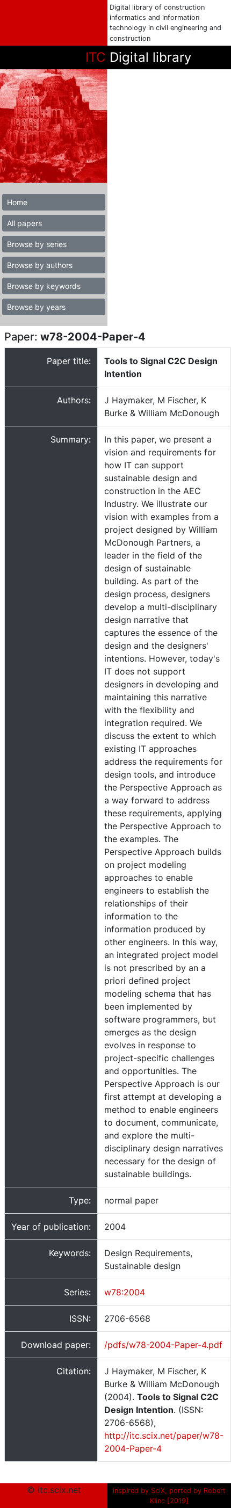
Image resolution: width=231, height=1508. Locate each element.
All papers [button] (24, 223)
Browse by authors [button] (40, 265)
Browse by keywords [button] (44, 286)
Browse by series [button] (37, 244)
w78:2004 (124, 1292)
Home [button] (17, 202)
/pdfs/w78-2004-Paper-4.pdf (163, 1344)
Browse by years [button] (36, 306)
